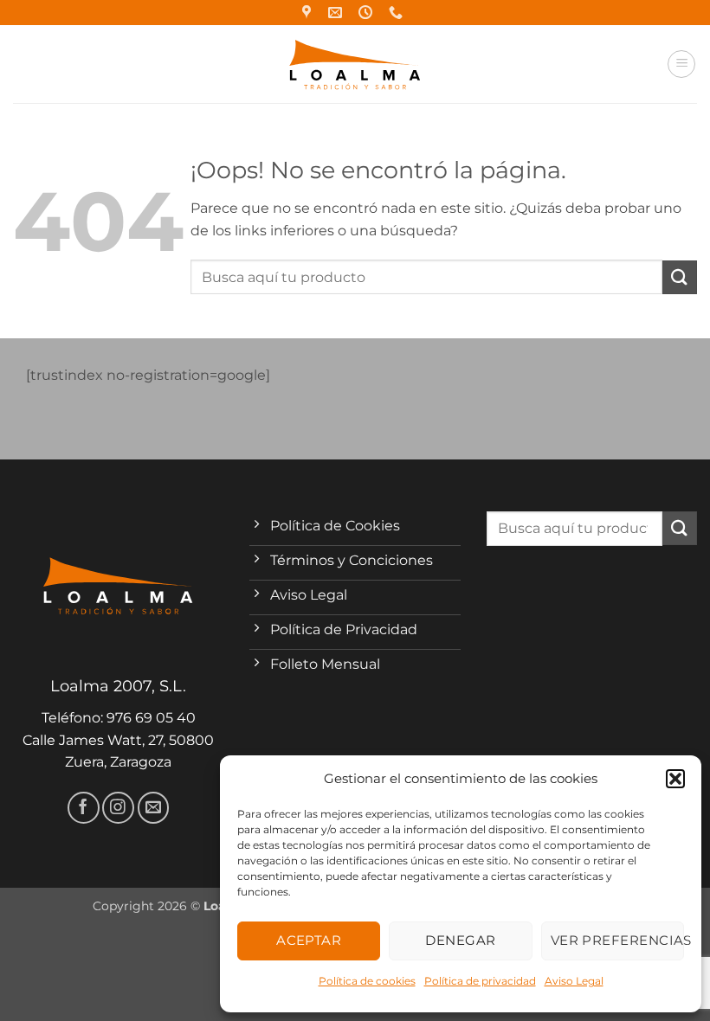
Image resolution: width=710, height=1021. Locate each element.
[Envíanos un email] (154, 808)
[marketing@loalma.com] (337, 12)
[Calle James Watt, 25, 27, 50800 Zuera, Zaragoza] (308, 12)
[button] (675, 778)
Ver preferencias (617, 940)
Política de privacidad (480, 980)
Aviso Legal (574, 980)
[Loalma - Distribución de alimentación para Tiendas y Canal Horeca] (355, 64)
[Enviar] (679, 277)
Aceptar (308, 940)
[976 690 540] (398, 12)
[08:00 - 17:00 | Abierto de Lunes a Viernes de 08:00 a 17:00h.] (367, 12)
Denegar (460, 940)
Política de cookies (367, 980)
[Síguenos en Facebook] (84, 808)
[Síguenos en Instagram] (118, 808)
